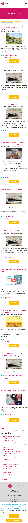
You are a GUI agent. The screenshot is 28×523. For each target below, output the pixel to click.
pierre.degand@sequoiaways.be (14, 495)
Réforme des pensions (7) (9, 457)
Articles (16, 21)
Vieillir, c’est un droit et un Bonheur (13, 189)
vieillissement (9, 216)
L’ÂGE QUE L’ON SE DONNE (9, 105)
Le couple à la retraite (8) (9, 449)
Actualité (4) (6, 470)
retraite (7, 378)
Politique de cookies (14, 520)
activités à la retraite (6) (9, 460)
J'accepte (14, 516)
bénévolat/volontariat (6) (9, 462)
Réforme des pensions (11, 55)
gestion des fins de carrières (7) (11, 453)
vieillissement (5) (7, 468)
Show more (4, 479)
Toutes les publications (7, 21)
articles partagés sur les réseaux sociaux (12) (14, 445)
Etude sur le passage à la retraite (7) (12, 451)
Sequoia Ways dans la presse (12, 414)
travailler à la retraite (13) (9, 443)
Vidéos (21, 21)
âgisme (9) (5, 447)
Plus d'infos (14, 61)
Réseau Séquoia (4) (8, 472)
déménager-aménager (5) (9, 466)
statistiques (8, 57)
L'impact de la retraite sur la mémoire (13, 69)
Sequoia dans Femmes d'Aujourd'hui (13, 390)
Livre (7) (5, 455)
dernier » (23, 430)
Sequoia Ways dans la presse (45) (11, 436)
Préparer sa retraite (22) (9, 440)
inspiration (8, 218)
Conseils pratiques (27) (9, 438)
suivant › (16, 430)
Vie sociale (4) (6, 475)
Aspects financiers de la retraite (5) (12, 464)
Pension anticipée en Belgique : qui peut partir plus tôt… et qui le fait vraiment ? (12, 27)
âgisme (7, 131)
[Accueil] (6, 3)
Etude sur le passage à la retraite (13, 93)
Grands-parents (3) (7, 477)
